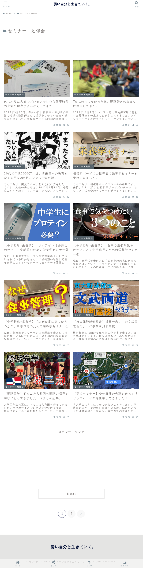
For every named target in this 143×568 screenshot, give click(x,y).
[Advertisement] (71, 46)
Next (71, 494)
